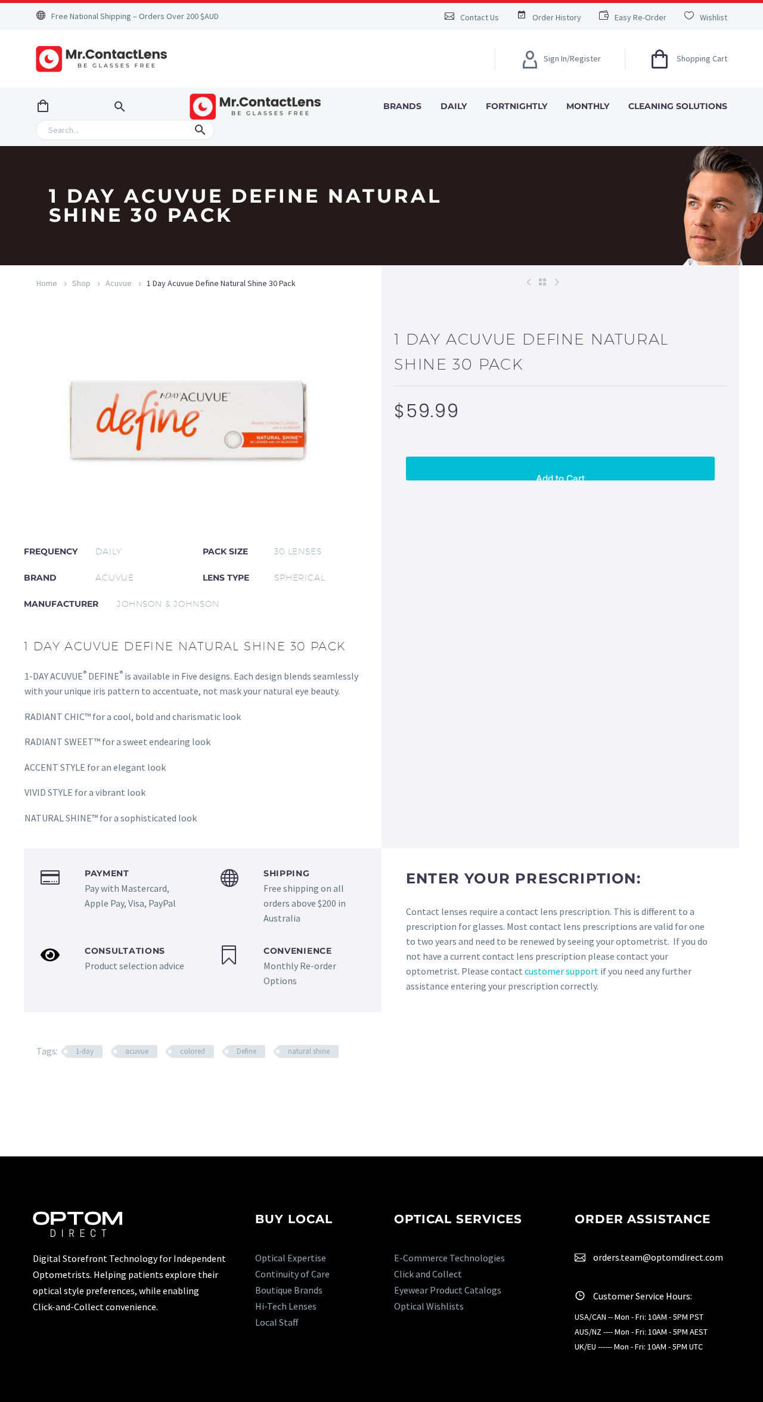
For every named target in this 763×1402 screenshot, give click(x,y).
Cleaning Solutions (677, 106)
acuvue (136, 1051)
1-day (85, 1051)
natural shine (309, 1051)
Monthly (587, 106)
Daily (454, 106)
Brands (402, 106)
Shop (81, 283)
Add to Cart (560, 476)
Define (246, 1051)
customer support (561, 971)
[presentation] (57, 417)
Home (46, 283)
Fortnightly (516, 106)
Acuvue (119, 283)
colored (192, 1051)
